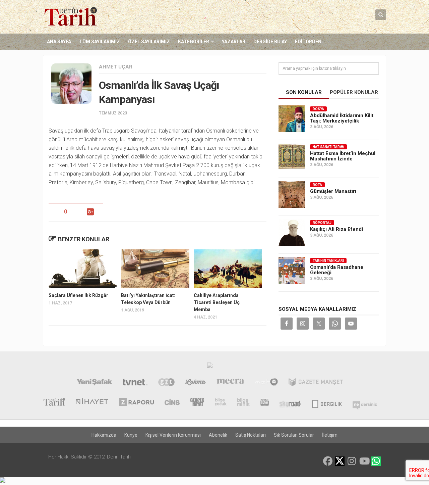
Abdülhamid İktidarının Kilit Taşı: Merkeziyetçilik (341, 118)
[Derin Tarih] (54, 402)
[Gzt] (166, 383)
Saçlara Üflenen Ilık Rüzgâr (78, 295)
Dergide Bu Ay (270, 41)
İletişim (330, 435)
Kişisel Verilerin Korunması (173, 435)
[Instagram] (352, 461)
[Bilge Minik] (243, 402)
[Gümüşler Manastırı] (292, 194)
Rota (317, 185)
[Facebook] (327, 461)
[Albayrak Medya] (209, 367)
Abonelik (218, 435)
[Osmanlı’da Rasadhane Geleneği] (292, 270)
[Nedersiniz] (365, 402)
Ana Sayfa (59, 41)
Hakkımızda (103, 435)
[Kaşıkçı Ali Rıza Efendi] (292, 232)
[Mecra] (231, 383)
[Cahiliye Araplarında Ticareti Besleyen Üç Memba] (228, 268)
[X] (340, 462)
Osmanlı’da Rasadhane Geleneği (336, 270)
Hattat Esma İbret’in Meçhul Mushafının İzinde (342, 156)
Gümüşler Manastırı (333, 191)
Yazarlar (233, 41)
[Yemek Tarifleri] (195, 383)
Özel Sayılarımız (149, 41)
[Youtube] (364, 461)
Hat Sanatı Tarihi (328, 147)
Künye (130, 435)
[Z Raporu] (136, 402)
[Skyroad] (290, 402)
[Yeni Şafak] (94, 383)
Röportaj (322, 223)
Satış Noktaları (250, 435)
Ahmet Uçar (115, 67)
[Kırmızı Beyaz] (264, 402)
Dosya (318, 109)
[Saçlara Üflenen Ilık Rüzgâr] (83, 268)
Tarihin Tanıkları (328, 260)
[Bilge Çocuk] (221, 402)
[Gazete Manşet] (316, 383)
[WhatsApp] (376, 461)
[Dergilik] (327, 402)
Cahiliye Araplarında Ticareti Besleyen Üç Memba (217, 302)
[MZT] (266, 383)
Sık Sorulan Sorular (294, 435)
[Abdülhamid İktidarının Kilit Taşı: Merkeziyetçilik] (292, 118)
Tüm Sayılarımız (99, 41)
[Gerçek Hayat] (197, 402)
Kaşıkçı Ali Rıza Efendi (336, 229)
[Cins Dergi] (172, 402)
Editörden (308, 41)
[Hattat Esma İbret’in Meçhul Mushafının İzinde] (292, 156)
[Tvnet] (135, 383)
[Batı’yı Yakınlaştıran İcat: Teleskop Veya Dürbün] (155, 268)
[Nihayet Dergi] (92, 402)
